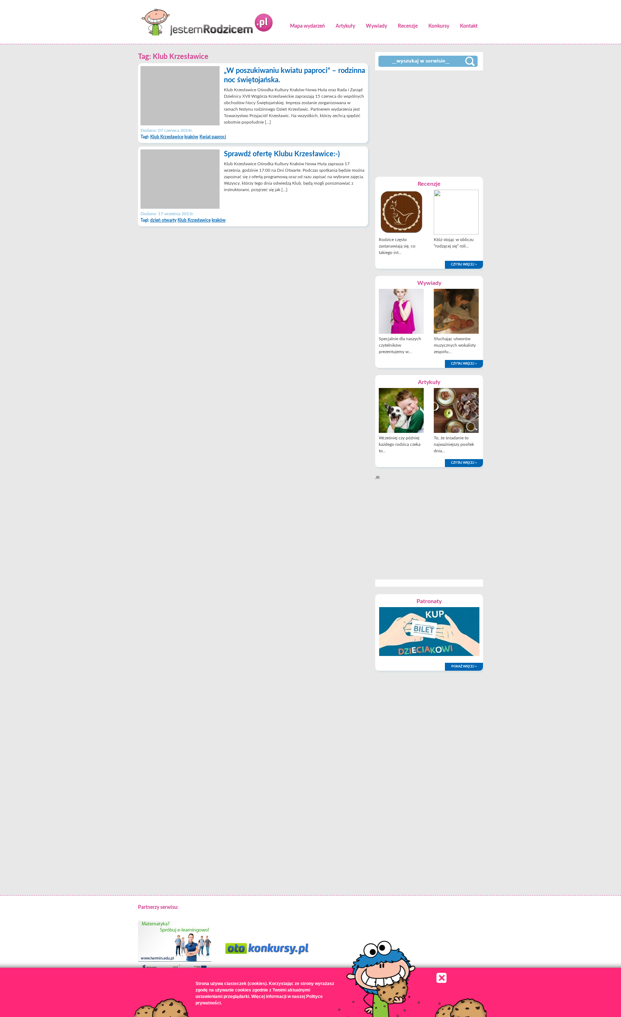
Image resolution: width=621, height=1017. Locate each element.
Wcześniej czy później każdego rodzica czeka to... (399, 444)
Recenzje (408, 26)
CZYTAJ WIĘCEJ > (464, 264)
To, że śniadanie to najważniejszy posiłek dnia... (454, 444)
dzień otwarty (163, 220)
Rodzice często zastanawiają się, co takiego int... (397, 246)
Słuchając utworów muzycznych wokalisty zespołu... (455, 345)
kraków (191, 137)
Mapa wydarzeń (307, 26)
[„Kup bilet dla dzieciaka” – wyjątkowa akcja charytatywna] (429, 654)
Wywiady (376, 26)
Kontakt (469, 26)
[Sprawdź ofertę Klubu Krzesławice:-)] (180, 207)
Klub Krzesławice (166, 137)
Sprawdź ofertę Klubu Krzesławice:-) (282, 154)
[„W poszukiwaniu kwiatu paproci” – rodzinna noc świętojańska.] (180, 124)
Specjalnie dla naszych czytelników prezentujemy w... (400, 345)
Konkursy (438, 26)
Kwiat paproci (212, 137)
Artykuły (345, 26)
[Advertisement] (429, 123)
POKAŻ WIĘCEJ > (464, 666)
